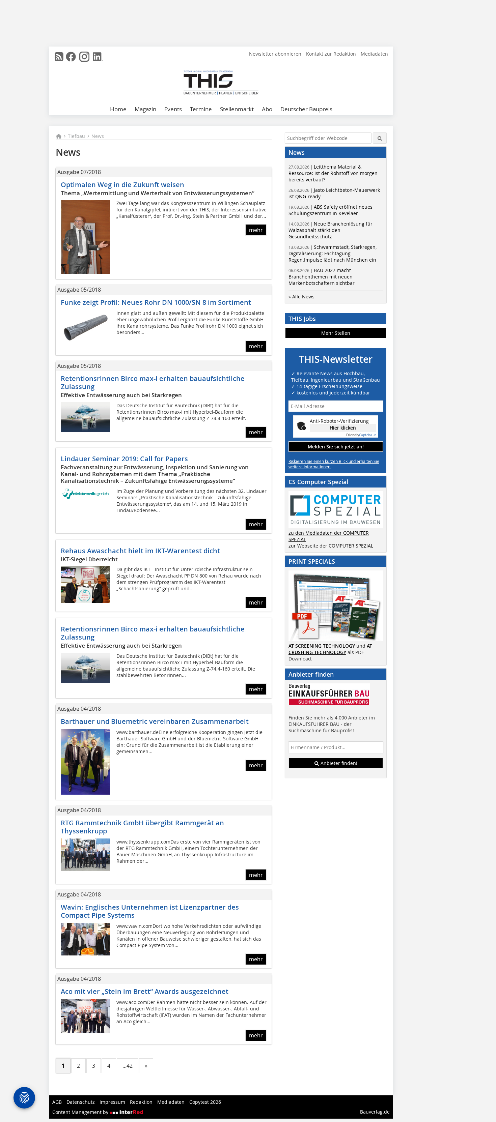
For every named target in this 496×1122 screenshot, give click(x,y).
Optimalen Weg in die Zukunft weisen (122, 184)
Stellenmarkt (237, 109)
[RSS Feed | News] (59, 56)
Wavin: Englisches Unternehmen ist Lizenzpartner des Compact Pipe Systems (150, 911)
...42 (127, 1065)
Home (118, 109)
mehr (256, 230)
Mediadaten (374, 54)
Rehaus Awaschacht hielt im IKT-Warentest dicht (140, 550)
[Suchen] (379, 138)
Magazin (145, 109)
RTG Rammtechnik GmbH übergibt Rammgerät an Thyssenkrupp (142, 826)
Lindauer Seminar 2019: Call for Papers (124, 458)
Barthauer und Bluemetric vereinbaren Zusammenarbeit (155, 721)
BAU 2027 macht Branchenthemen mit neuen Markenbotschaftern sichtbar (321, 276)
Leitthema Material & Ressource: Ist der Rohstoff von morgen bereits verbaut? (333, 173)
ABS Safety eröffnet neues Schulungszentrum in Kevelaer (330, 210)
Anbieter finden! (338, 763)
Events (173, 109)
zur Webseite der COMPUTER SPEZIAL (330, 545)
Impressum (112, 1102)
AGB (57, 1102)
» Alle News (301, 296)
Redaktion (141, 1102)
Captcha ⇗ (361, 435)
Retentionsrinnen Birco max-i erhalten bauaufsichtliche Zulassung (153, 382)
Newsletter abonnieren (275, 54)
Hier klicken (343, 427)
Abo (267, 109)
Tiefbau (76, 136)
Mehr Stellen (335, 333)
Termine (201, 109)
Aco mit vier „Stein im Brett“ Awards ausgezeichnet (144, 991)
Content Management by (81, 1112)
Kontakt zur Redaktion (331, 54)
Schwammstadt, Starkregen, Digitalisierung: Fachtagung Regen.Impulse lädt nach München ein (332, 253)
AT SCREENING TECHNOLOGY (321, 646)
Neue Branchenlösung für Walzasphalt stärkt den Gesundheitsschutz (330, 230)
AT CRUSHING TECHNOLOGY (330, 649)
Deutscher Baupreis (306, 109)
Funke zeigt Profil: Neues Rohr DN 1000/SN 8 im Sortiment (156, 302)
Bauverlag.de (375, 1112)
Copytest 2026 (205, 1102)
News (97, 136)
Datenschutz (80, 1102)
